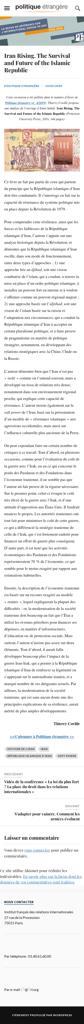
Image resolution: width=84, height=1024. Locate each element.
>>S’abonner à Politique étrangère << (42, 736)
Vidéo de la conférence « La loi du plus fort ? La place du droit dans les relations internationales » (41, 786)
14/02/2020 (53, 86)
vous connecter (37, 850)
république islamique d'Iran (29, 755)
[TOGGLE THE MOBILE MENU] (7, 8)
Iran (44, 748)
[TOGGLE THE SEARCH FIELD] (77, 8)
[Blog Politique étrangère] (42, 8)
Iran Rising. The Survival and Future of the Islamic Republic (37, 63)
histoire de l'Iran (20, 748)
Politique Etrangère (21, 86)
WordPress (62, 1015)
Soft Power (67, 755)
